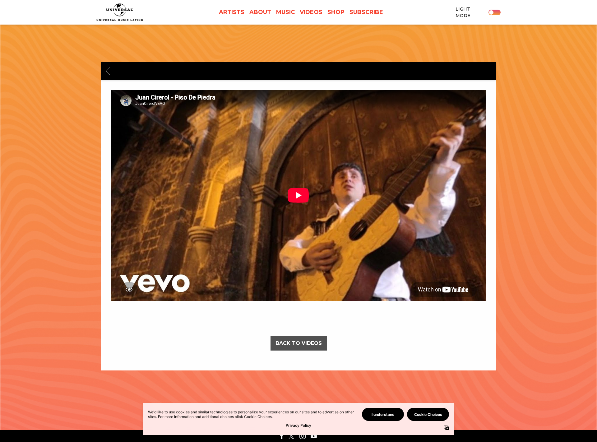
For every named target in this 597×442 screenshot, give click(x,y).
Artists (231, 12)
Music (285, 12)
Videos (311, 12)
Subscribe (366, 12)
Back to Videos (298, 343)
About (260, 12)
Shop (336, 12)
